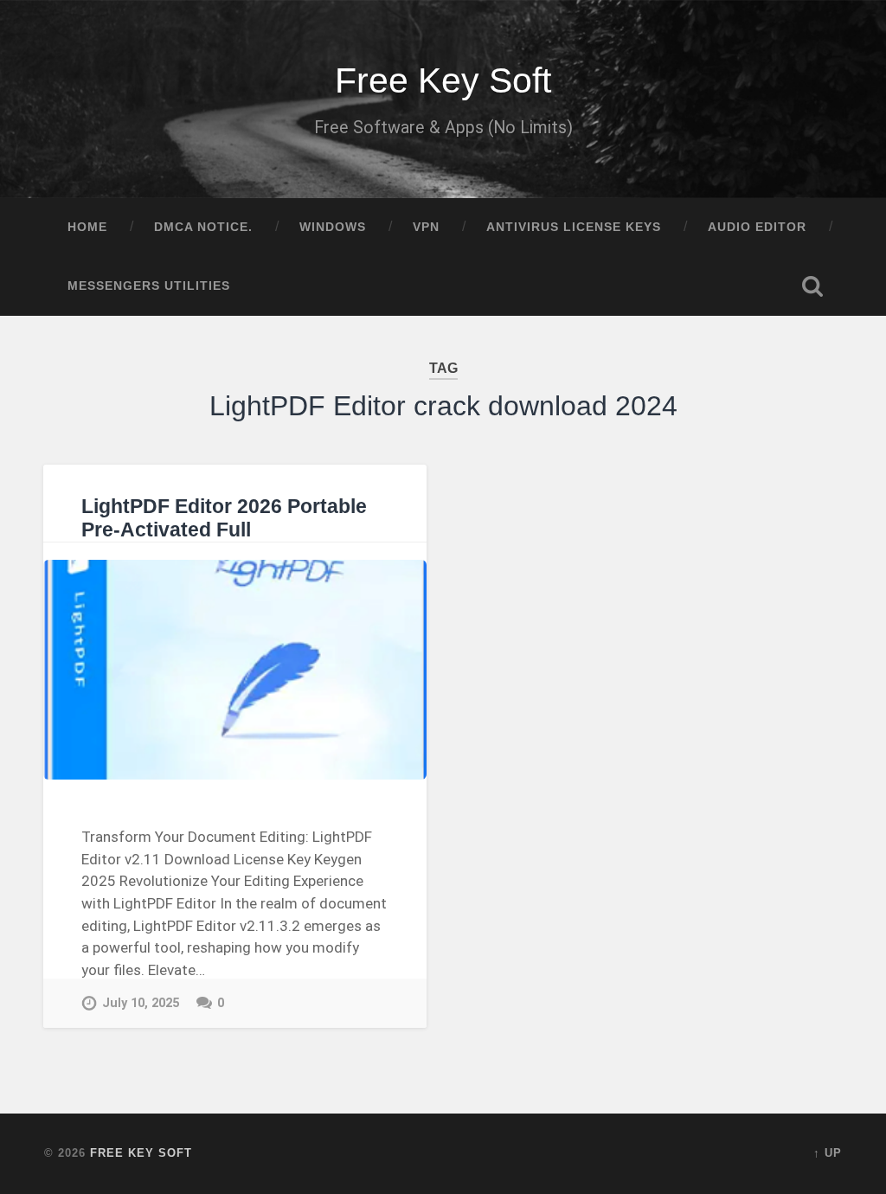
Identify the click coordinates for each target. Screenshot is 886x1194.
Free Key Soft (443, 80)
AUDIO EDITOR (757, 227)
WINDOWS (332, 227)
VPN (426, 227)
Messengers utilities (148, 285)
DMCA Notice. (203, 227)
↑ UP (827, 1152)
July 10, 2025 (140, 1003)
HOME (87, 227)
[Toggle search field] (812, 286)
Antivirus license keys (573, 227)
